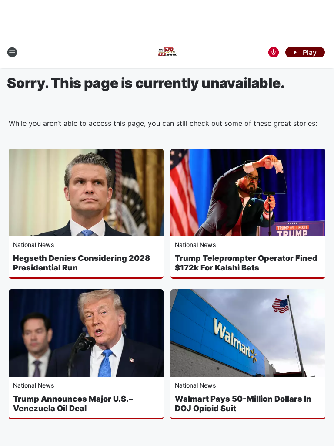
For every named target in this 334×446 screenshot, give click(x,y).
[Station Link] (167, 52)
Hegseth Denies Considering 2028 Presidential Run (81, 262)
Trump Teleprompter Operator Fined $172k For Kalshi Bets (246, 262)
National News (33, 244)
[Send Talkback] (273, 52)
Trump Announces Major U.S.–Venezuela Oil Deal (73, 403)
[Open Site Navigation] (12, 52)
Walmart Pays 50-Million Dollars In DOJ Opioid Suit (243, 403)
